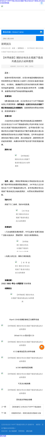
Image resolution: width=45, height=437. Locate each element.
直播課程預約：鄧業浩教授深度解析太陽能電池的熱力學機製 (26, 413)
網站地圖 (29, 431)
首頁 (13, 48)
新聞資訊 (21, 48)
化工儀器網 (13, 431)
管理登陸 (21, 431)
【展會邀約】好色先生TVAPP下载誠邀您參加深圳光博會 (26, 407)
